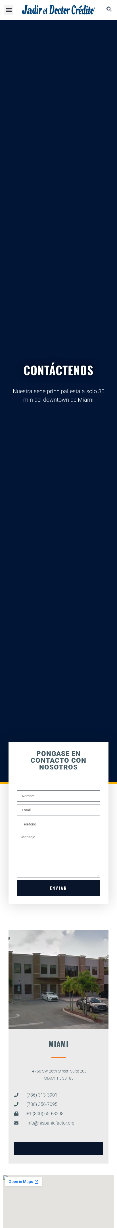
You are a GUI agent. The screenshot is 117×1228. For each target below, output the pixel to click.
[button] (8, 10)
